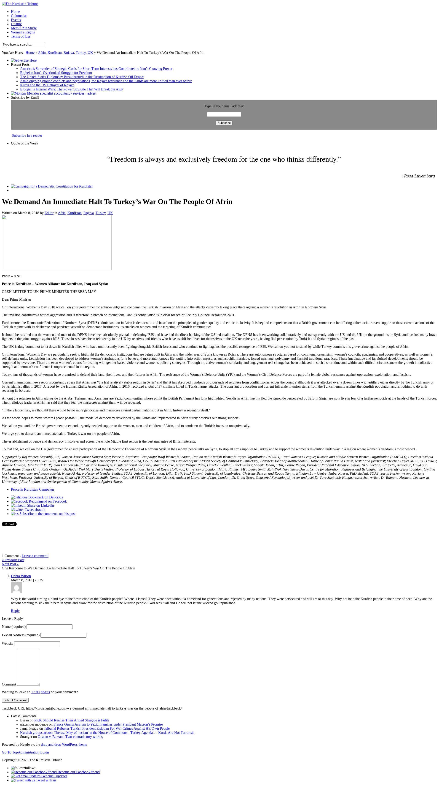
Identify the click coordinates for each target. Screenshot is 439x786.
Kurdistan (55, 52)
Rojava (69, 52)
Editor (49, 213)
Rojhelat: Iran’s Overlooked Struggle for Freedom (56, 73)
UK (90, 52)
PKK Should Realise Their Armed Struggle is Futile (71, 720)
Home (15, 12)
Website (7, 643)
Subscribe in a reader (27, 135)
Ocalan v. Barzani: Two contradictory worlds (70, 737)
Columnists (19, 16)
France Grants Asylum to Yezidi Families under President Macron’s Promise (108, 724)
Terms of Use (20, 36)
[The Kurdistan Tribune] (20, 4)
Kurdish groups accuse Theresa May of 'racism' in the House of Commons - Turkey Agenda (86, 732)
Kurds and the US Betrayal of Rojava (47, 85)
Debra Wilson (21, 576)
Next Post (10, 564)
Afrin (42, 52)
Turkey (81, 52)
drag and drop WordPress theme (64, 744)
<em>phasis (40, 692)
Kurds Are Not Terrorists (176, 732)
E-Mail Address (21, 635)
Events (16, 20)
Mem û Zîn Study (24, 28)
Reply (15, 611)
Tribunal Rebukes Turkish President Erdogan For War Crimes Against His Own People (107, 728)
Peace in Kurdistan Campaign (32, 489)
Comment (9, 684)
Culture (16, 24)
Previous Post (13, 560)
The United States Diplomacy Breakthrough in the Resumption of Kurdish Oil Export (82, 77)
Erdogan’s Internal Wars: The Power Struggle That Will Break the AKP (71, 89)
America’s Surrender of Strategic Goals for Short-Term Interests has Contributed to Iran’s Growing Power (96, 69)
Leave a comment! (35, 556)
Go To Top (10, 752)
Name (14, 626)
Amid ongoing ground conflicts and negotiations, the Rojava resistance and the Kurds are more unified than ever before (106, 81)
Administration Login (33, 752)
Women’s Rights (23, 32)
